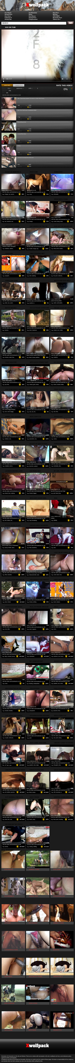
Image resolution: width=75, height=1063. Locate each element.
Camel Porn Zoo (22, 134)
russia (33, 357)
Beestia (55, 14)
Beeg (19, 145)
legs (6, 656)
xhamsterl (31, 656)
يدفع (8, 765)
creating (61, 819)
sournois (31, 466)
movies (6, 330)
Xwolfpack (37, 6)
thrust (55, 248)
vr (33, 303)
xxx (5, 221)
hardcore (34, 330)
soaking (34, 275)
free (13, 357)
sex (12, 221)
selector (9, 221)
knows (31, 602)
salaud (35, 466)
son (58, 330)
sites (60, 466)
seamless (34, 547)
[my (60, 493)
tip (37, 248)
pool (57, 819)
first (58, 248)
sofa (34, 765)
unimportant (36, 683)
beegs (31, 221)
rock (60, 574)
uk (5, 792)
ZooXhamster (33, 12)
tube (6, 303)
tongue (35, 248)
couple (6, 737)
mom (55, 602)
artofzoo (7, 248)
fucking (31, 683)
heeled (59, 384)
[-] (72, 89)
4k (34, 411)
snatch (61, 248)
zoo (9, 303)
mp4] (30, 574)
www (61, 221)
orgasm (34, 629)
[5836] (55, 520)
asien (11, 303)
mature (58, 602)
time (60, 765)
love (9, 493)
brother (8, 792)
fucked (31, 493)
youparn (7, 275)
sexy (34, 819)
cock (55, 574)
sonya (33, 792)
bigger (34, 493)
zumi (8, 411)
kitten (62, 384)
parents (13, 792)
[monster (34, 574)
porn (56, 275)
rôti (54, 792)
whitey (34, 602)
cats (11, 819)
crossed (9, 656)
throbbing (34, 520)
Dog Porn (56, 12)
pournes (56, 710)
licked (9, 602)
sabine (11, 248)
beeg (58, 221)
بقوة (10, 765)
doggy (11, 411)
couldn (31, 248)
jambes (55, 683)
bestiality (56, 466)
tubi (7, 92)
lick (8, 819)
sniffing (35, 846)
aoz (6, 411)
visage (6, 194)
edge (37, 765)
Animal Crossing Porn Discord (25, 157)
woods (6, 710)
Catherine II (8, 17)
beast (6, 493)
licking (31, 846)
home (37, 384)
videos (8, 520)
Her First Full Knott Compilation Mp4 (27, 110)
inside (9, 547)
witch (55, 303)
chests (31, 384)
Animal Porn (8, 14)
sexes (55, 439)
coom (55, 221)
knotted (11, 710)
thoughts (56, 765)
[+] (70, 89)
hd (54, 275)
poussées (31, 439)
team (30, 357)
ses (36, 439)
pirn (55, 547)
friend (57, 493)
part (30, 738)
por (6, 384)
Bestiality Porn (57, 17)
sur (9, 194)
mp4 (38, 574)
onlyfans (7, 466)
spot (30, 520)
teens (11, 466)
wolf (58, 303)
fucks (30, 792)
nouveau (58, 792)
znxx (30, 194)
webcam (11, 737)
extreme (60, 275)
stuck (13, 547)
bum (6, 819)
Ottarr (30, 14)
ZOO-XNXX (56, 16)
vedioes (7, 439)
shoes (55, 384)
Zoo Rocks (8, 12)
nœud (55, 330)
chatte (61, 330)
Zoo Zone (8, 16)
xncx (55, 629)
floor (6, 574)
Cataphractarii (33, 19)
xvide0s (56, 357)
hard (58, 574)
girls (34, 384)
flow (30, 547)
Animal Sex (8, 19)
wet (30, 275)
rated (10, 357)
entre (61, 683)
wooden (10, 574)
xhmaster (56, 194)
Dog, (10, 90)
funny (62, 656)
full (5, 520)
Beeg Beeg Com (22, 122)
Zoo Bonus (32, 16)
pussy (6, 547)
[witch (60, 303)
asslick (31, 303)
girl (54, 493)
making (13, 493)
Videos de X (56, 19)
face (6, 602)
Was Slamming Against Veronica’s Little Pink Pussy (31, 98)
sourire (12, 194)
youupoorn (32, 710)
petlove (37, 357)
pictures (56, 656)
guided (31, 765)
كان (5, 765)
